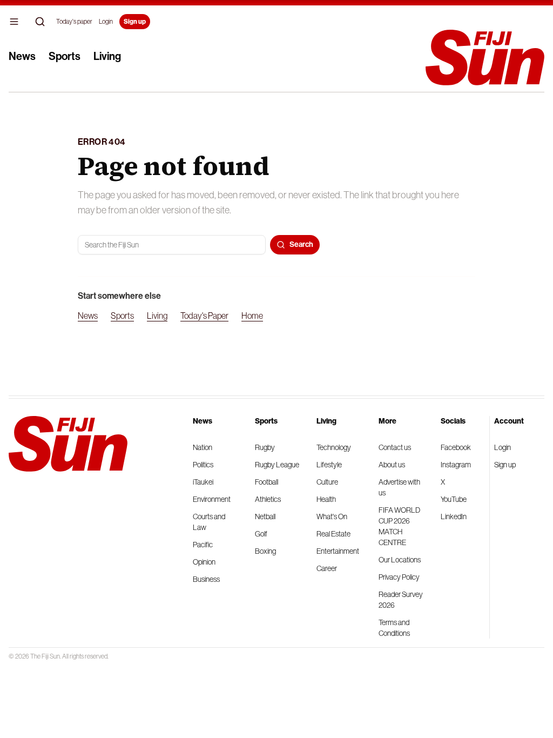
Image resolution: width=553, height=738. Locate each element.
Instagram (456, 464)
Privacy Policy (399, 577)
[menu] (14, 21)
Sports (64, 56)
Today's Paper (204, 315)
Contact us (395, 447)
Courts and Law (209, 522)
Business (206, 579)
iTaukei (203, 482)
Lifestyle (329, 464)
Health (326, 499)
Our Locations (400, 559)
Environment (212, 499)
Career (326, 568)
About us (392, 464)
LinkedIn (454, 516)
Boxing (265, 551)
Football (266, 482)
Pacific (203, 544)
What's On (331, 516)
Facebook (456, 447)
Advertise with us (399, 487)
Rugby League (277, 464)
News (22, 56)
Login (106, 21)
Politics (203, 464)
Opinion (204, 562)
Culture (327, 482)
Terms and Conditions (394, 628)
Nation (202, 447)
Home (252, 315)
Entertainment (337, 551)
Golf (261, 533)
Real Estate (333, 533)
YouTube (454, 499)
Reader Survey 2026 (401, 599)
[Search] (40, 21)
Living (107, 56)
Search (301, 244)
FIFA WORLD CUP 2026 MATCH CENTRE (399, 526)
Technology (333, 447)
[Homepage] (485, 57)
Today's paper (74, 21)
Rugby (265, 447)
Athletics (268, 499)
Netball (265, 516)
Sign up (135, 21)
